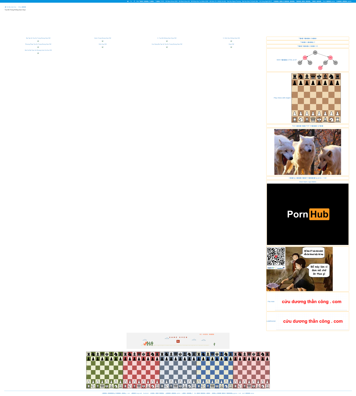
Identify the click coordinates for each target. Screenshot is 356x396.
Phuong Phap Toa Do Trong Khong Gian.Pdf (38, 44)
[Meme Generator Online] (308, 152)
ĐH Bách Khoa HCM (171, 1)
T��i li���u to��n (308, 38)
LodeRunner (271, 321)
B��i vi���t (316, 1)
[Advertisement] (178, 24)
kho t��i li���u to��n (202, 393)
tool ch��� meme (248, 393)
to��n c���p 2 (187, 393)
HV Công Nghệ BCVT (265, 1)
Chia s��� (22, 7)
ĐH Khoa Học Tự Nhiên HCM (199, 1)
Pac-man (271, 301)
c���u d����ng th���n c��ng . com (116, 393)
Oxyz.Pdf (231, 44)
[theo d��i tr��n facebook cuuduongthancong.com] (134, 1)
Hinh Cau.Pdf (103, 44)
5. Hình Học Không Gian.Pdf (231, 38)
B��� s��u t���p (303, 1)
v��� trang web (136, 393)
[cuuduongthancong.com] (128, 1)
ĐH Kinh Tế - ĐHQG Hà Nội (218, 1)
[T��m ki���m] (131, 1)
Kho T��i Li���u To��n (145, 1)
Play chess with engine (282, 98)
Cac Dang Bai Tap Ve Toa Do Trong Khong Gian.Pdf (167, 44)
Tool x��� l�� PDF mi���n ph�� (307, 126)
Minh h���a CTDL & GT (287, 60)
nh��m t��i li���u (157, 393)
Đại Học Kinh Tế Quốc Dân (250, 1)
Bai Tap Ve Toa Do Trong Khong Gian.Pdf (38, 38)
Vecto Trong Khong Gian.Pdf (102, 38)
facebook (146, 393)
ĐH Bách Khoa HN (184, 1)
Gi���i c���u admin (343, 1)
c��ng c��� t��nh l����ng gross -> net (226, 393)
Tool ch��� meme (329, 1)
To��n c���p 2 (307, 42)
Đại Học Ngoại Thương (234, 1)
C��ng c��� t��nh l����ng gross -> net (307, 178)
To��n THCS (159, 1)
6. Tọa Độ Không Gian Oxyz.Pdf (167, 38)
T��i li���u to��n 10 (308, 46)
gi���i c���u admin (173, 393)
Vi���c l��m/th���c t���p (284, 1)
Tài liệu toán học (11, 7)
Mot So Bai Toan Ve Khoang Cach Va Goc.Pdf (38, 50)
